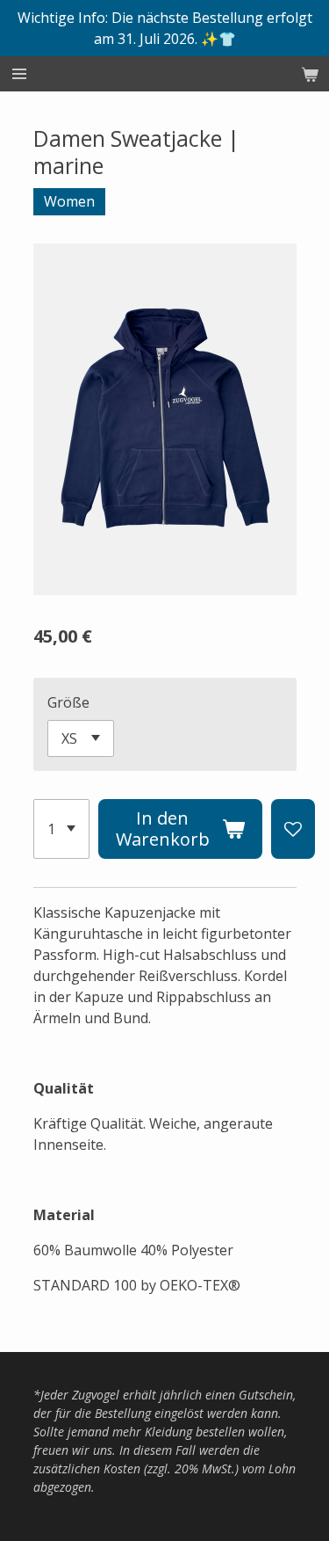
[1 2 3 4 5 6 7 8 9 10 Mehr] (61, 829)
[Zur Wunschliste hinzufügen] (293, 829)
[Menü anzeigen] (19, 73)
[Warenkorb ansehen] (309, 73)
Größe (68, 702)
